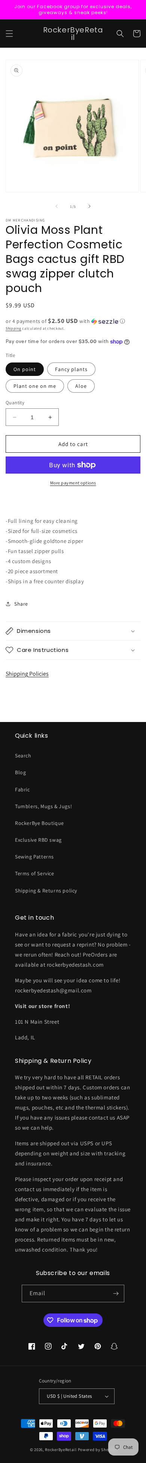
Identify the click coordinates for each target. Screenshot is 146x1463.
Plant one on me (34, 386)
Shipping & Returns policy (46, 890)
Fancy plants (71, 369)
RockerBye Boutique (39, 823)
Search (23, 755)
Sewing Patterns (34, 856)
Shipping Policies (27, 674)
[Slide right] (89, 206)
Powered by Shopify (97, 1449)
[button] (9, 33)
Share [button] (21, 603)
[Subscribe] (115, 1293)
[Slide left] (56, 206)
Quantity (15, 402)
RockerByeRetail (61, 1449)
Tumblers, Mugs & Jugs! (43, 806)
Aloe (81, 386)
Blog (20, 772)
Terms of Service (34, 873)
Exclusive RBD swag (38, 839)
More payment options (73, 483)
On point (24, 369)
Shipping (13, 328)
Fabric (22, 789)
